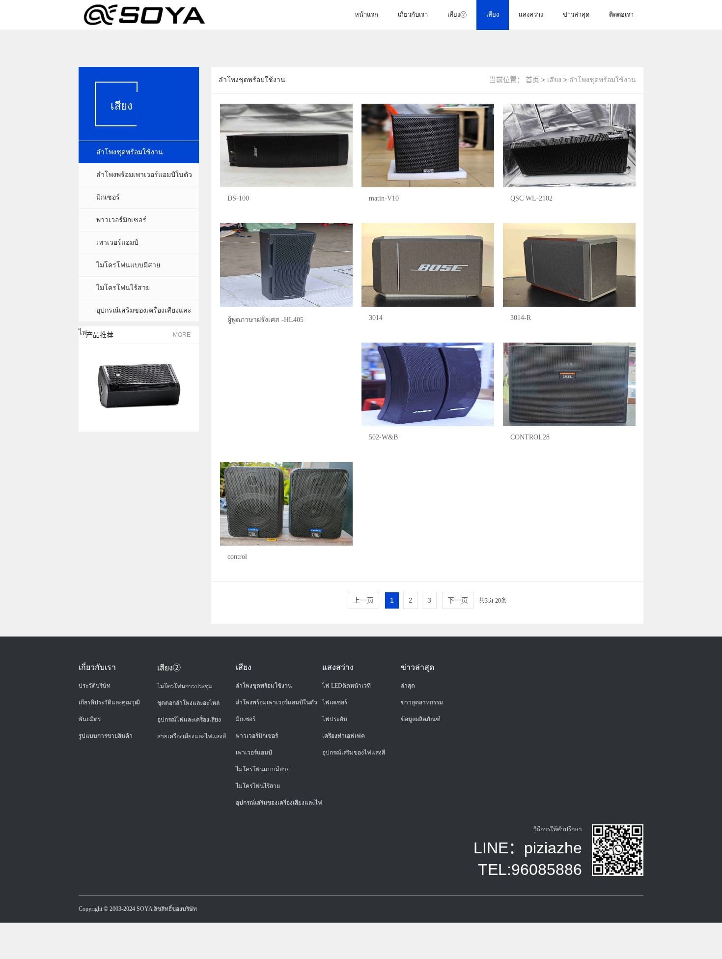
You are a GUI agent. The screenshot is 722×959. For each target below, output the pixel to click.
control (237, 556)
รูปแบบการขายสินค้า (106, 735)
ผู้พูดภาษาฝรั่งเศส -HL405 (265, 319)
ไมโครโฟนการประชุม (185, 686)
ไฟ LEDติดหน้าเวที (346, 685)
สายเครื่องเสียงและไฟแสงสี (191, 736)
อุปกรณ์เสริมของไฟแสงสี (353, 752)
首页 (532, 80)
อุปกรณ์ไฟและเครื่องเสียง (189, 719)
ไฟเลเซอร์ (334, 702)
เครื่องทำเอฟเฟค (343, 735)
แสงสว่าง (531, 14)
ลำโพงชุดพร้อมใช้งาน (129, 152)
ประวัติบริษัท (95, 685)
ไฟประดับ (334, 719)
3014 (376, 317)
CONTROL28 (530, 437)
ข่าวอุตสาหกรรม (422, 702)
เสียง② (457, 14)
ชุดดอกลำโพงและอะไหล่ (188, 702)
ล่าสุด (408, 685)
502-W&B (383, 437)
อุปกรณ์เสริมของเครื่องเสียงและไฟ (279, 802)
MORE (182, 334)
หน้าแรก (366, 14)
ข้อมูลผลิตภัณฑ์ (421, 719)
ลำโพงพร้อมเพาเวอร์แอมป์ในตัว (144, 174)
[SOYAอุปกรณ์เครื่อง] (144, 14)
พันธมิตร (90, 719)
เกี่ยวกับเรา (413, 14)
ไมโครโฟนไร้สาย (123, 287)
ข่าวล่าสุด (576, 14)
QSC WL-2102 (531, 198)
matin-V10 (384, 198)
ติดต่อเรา (621, 14)
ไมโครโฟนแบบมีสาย (128, 265)
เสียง (492, 14)
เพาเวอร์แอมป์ (117, 242)
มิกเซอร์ (108, 197)
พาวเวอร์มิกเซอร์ (121, 220)
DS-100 (238, 198)
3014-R (520, 317)
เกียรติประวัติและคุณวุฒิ (109, 702)
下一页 (457, 600)
